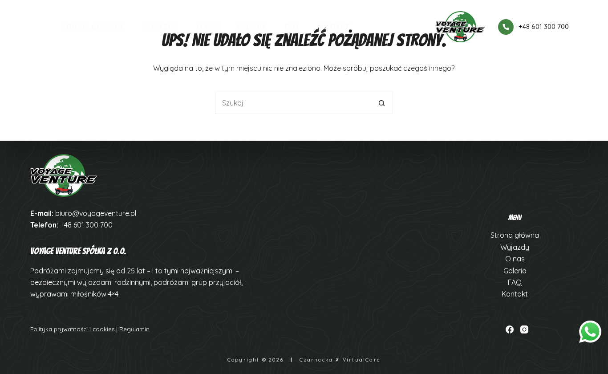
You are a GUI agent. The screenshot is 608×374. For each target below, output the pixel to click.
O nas (207, 26)
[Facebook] (510, 329)
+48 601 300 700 (544, 26)
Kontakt (333, 26)
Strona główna (92, 26)
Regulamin (134, 329)
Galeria (251, 26)
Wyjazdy (160, 26)
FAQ (291, 26)
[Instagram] (524, 329)
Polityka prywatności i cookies (72, 329)
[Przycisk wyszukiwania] (382, 103)
